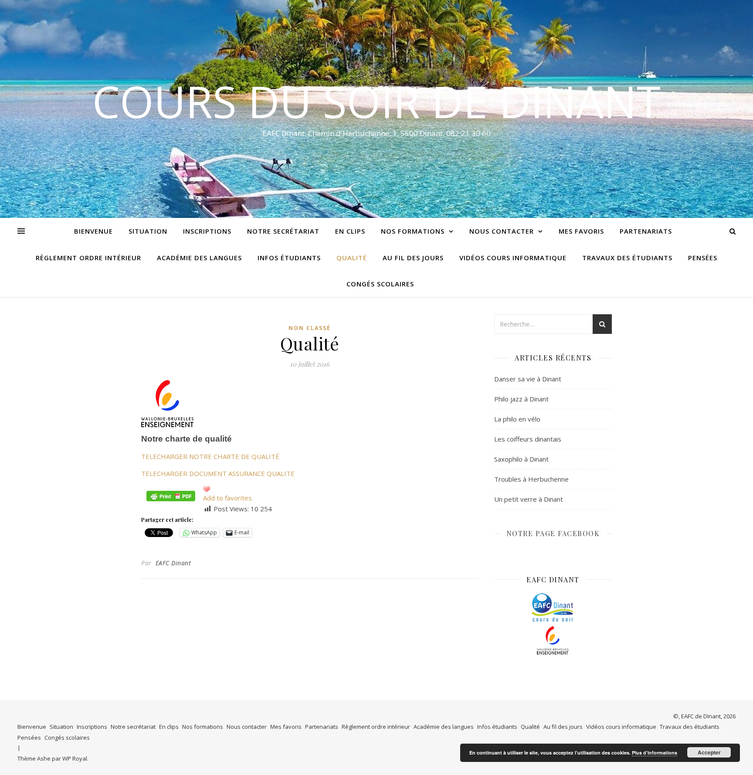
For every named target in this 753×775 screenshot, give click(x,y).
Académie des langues (199, 257)
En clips (350, 231)
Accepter (709, 752)
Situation (148, 231)
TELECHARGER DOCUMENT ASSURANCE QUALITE (218, 473)
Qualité (351, 257)
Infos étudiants (289, 257)
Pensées (702, 257)
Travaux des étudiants (627, 257)
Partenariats (646, 231)
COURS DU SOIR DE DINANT (376, 101)
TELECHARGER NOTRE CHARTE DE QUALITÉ (210, 456)
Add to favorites (227, 497)
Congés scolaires (380, 283)
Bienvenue (93, 231)
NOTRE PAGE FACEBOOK (553, 533)
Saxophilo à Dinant (521, 459)
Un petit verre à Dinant (528, 499)
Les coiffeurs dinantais (527, 439)
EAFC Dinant (173, 563)
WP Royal (74, 758)
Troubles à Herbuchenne (531, 479)
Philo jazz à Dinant (521, 398)
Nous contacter (501, 231)
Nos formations (412, 231)
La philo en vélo (517, 419)
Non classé (309, 328)
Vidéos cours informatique (512, 257)
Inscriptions (207, 231)
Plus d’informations (654, 752)
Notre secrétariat (283, 231)
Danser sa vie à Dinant (527, 378)
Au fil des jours (413, 257)
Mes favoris (581, 231)
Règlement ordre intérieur (88, 257)
